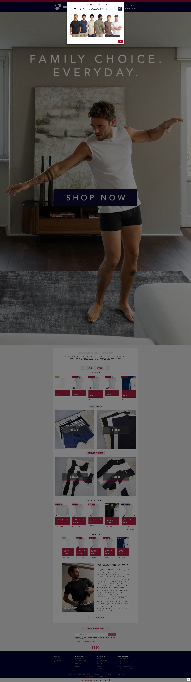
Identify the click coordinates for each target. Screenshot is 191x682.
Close (120, 41)
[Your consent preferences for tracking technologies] (188, 679)
